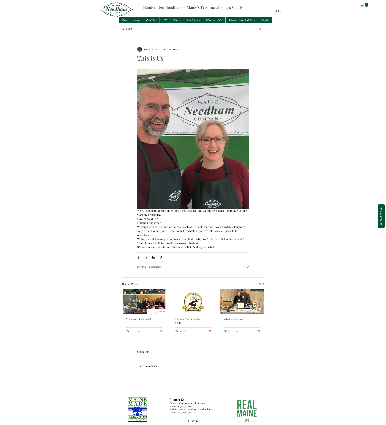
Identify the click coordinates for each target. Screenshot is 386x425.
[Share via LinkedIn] (153, 257)
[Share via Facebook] (138, 257)
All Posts (127, 28)
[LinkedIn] (197, 421)
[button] (364, 5)
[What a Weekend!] (242, 301)
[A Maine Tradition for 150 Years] (193, 301)
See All (261, 283)
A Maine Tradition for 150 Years (190, 321)
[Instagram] (192, 421)
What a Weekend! (234, 319)
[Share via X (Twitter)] (146, 257)
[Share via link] (160, 257)
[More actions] (247, 49)
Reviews (381, 216)
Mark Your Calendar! (138, 319)
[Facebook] (188, 421)
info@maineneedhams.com (191, 403)
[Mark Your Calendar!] (144, 301)
